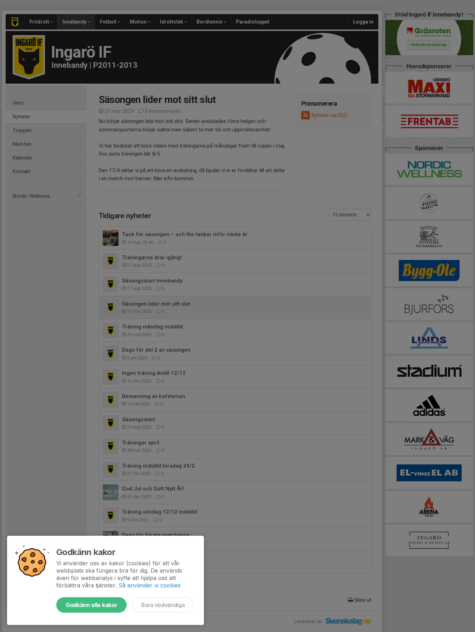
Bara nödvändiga (163, 604)
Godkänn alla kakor (91, 604)
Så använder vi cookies (149, 585)
